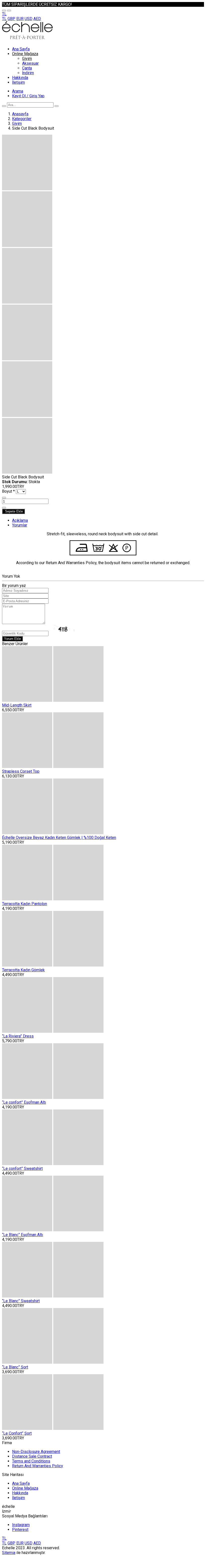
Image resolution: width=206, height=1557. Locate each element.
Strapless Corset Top (20, 771)
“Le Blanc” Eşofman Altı (22, 1234)
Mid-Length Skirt (16, 705)
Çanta (27, 68)
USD (28, 18)
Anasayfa (20, 114)
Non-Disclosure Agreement (36, 1451)
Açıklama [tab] (20, 520)
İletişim (18, 82)
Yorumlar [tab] (19, 525)
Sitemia (8, 1552)
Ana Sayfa (21, 49)
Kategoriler (21, 118)
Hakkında (20, 77)
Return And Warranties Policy (37, 1465)
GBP (11, 18)
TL (4, 18)
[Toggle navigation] (4, 10)
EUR (20, 18)
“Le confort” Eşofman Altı (24, 1102)
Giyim (27, 58)
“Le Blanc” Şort (15, 1367)
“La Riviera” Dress (18, 1036)
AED (37, 18)
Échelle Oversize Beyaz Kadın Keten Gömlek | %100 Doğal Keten (59, 837)
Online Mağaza (25, 53)
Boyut (8, 491)
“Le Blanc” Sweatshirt (21, 1301)
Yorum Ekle (12, 639)
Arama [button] (17, 91)
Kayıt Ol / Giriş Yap (28, 96)
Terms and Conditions (31, 1461)
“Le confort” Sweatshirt (22, 1168)
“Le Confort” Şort (17, 1433)
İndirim (28, 72)
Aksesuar (30, 63)
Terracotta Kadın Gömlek (23, 970)
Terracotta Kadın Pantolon (24, 903)
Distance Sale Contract (32, 1456)
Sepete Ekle (13, 511)
